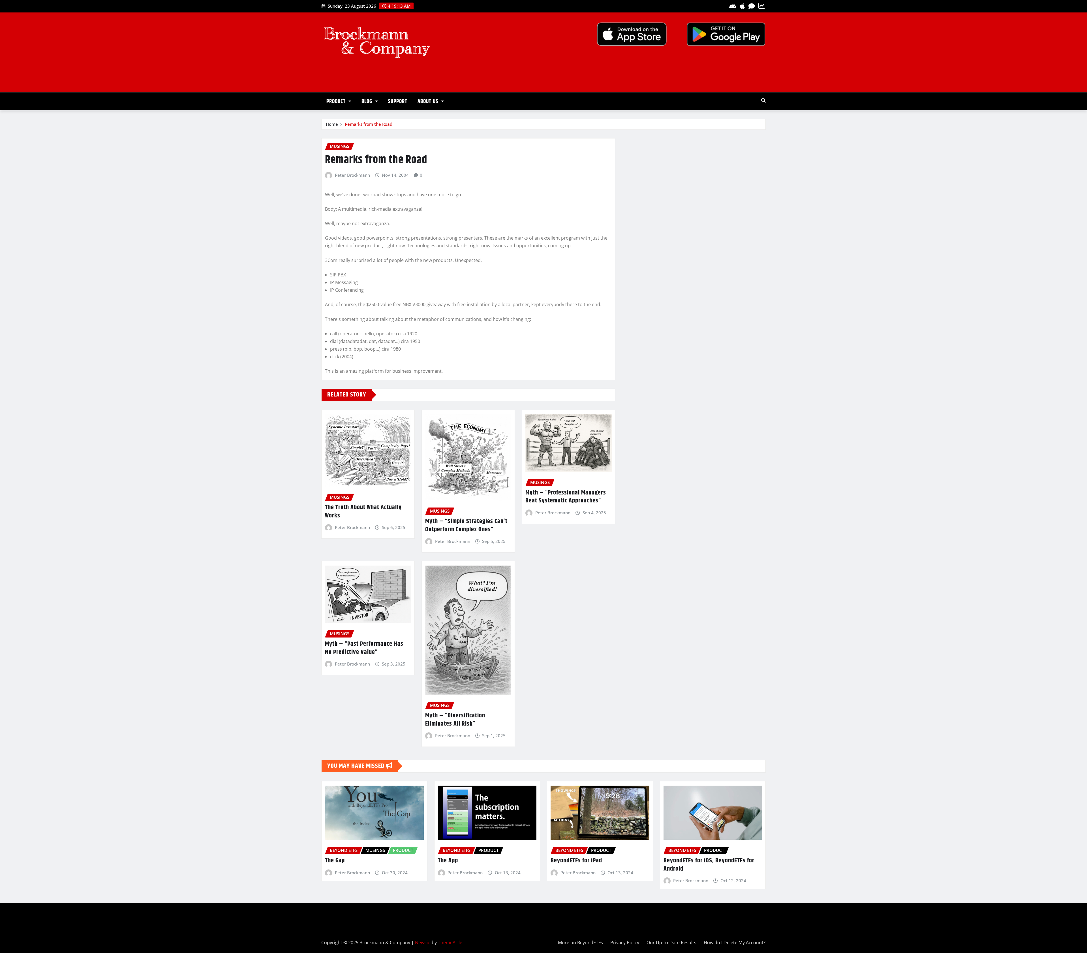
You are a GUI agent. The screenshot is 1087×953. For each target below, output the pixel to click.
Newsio (423, 942)
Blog (367, 101)
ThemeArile (450, 942)
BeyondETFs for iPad (576, 860)
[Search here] (763, 100)
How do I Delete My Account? (734, 942)
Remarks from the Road (368, 124)
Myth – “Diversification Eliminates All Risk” (455, 720)
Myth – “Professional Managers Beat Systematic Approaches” (565, 497)
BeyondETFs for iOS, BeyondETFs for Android (709, 865)
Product (336, 101)
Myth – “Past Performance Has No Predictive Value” (364, 648)
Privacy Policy (624, 942)
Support (397, 101)
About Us (429, 101)
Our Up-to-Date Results (671, 942)
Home (332, 124)
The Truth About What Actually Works (363, 512)
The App (448, 860)
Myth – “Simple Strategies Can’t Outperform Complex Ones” (466, 525)
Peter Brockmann (352, 175)
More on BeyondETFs (580, 942)
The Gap (335, 860)
